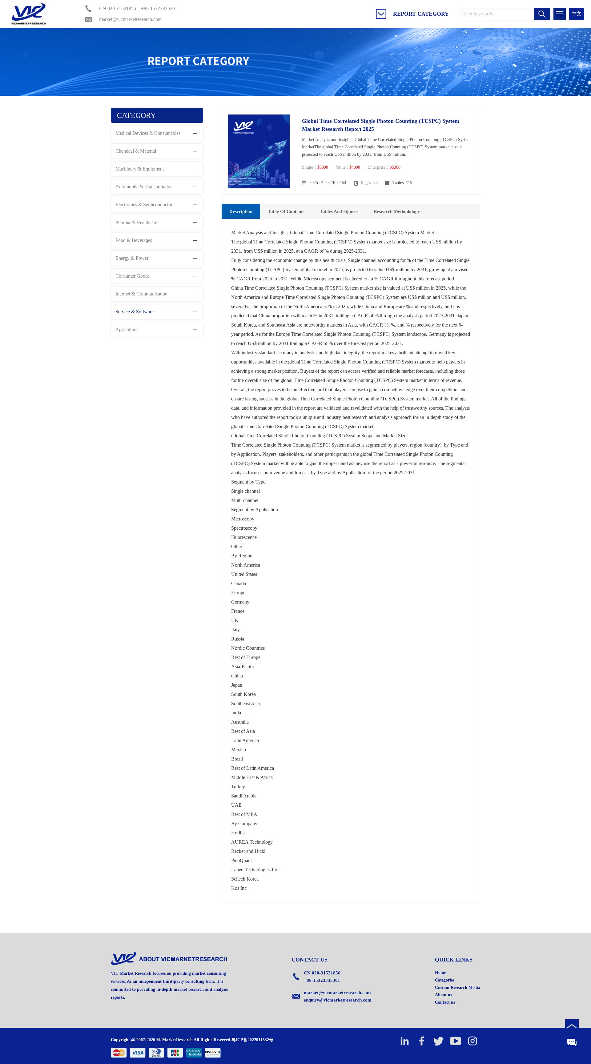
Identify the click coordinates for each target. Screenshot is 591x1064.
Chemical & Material (135, 151)
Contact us (445, 1002)
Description (240, 211)
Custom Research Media (457, 987)
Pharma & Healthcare (136, 222)
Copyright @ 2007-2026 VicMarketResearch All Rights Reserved (170, 1040)
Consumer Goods (132, 276)
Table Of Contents (286, 211)
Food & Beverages (133, 240)
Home (440, 972)
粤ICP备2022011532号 (252, 1040)
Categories (444, 980)
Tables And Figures (339, 211)
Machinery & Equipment (139, 168)
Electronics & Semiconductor (143, 204)
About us (443, 995)
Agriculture (126, 329)
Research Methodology (397, 211)
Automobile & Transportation (144, 186)
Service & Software (134, 311)
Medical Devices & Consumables (147, 133)
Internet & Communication (141, 293)
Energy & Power (131, 258)
